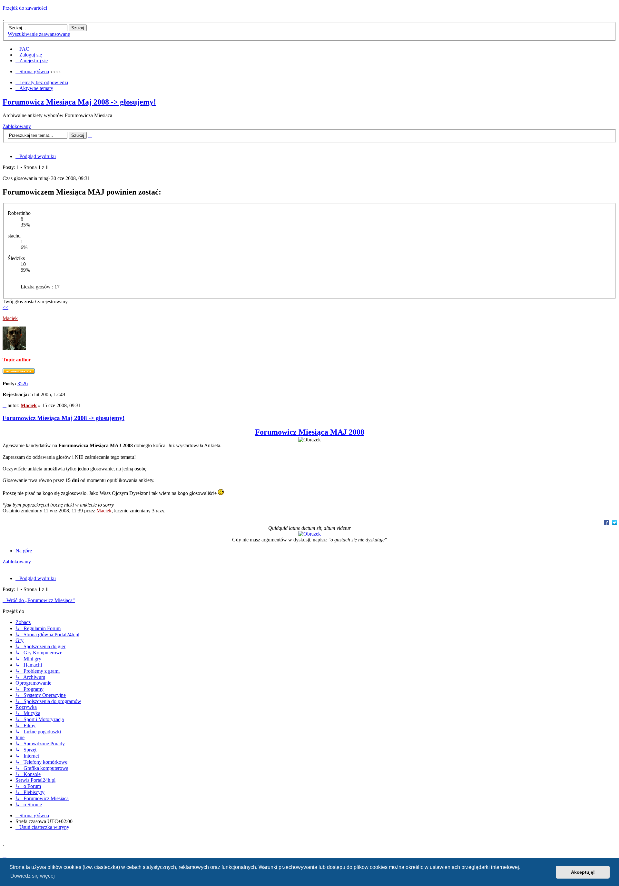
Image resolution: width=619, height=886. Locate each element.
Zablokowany (17, 126)
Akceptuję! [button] (583, 872)
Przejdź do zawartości (25, 8)
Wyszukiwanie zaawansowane (39, 34)
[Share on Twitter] (614, 522)
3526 (22, 383)
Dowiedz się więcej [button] (32, 876)
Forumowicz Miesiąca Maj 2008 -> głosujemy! (79, 102)
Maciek (10, 318)
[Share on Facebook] (606, 522)
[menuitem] (22, 49)
